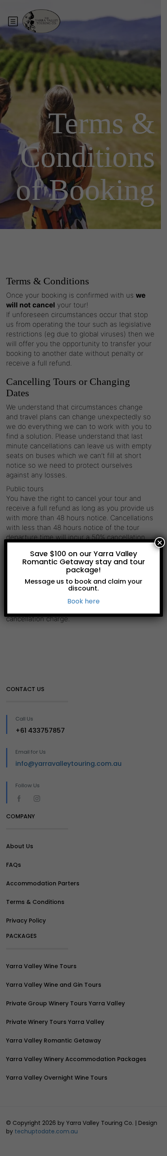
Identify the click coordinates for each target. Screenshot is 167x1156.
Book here (83, 601)
